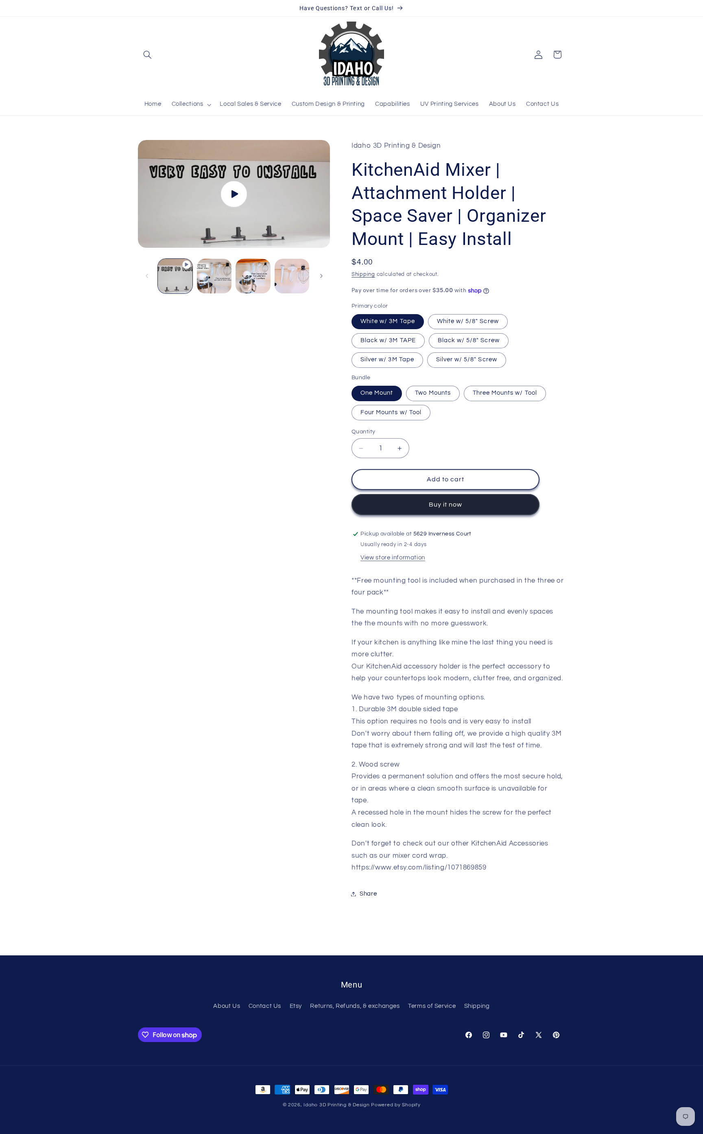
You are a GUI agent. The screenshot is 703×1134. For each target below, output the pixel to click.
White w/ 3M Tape (387, 321)
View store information (392, 558)
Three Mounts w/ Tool (505, 393)
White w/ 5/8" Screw (468, 321)
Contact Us (265, 1006)
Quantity (363, 432)
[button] (147, 54)
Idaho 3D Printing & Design (336, 1105)
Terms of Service (432, 1006)
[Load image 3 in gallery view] (292, 276)
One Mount (376, 393)
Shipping (363, 274)
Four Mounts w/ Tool (390, 412)
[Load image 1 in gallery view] (214, 276)
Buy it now (446, 504)
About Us (226, 1006)
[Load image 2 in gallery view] (253, 276)
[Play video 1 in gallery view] (175, 276)
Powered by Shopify (395, 1105)
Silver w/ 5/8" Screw (466, 359)
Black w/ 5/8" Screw (469, 340)
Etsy (296, 1006)
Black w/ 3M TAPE (388, 340)
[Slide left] (147, 276)
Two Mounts (433, 393)
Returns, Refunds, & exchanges (355, 1006)
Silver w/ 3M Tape (387, 359)
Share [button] (368, 894)
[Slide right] (321, 276)
